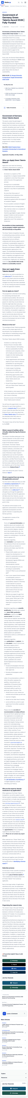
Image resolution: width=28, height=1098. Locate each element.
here (10, 472)
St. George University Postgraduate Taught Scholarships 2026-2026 (12, 77)
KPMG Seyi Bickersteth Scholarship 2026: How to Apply (13, 94)
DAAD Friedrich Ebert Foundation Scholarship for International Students (13, 149)
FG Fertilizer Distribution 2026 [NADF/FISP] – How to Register (12, 99)
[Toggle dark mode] (22, 2)
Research (7, 6)
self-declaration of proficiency (15, 779)
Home (2, 6)
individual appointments (12, 803)
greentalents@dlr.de (16, 742)
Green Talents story (10, 414)
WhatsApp (15, 987)
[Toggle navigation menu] (25, 2)
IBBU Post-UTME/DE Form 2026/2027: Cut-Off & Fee (14, 89)
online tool (8, 276)
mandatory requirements (12, 483)
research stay (12, 408)
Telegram (15, 983)
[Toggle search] (18, 2)
